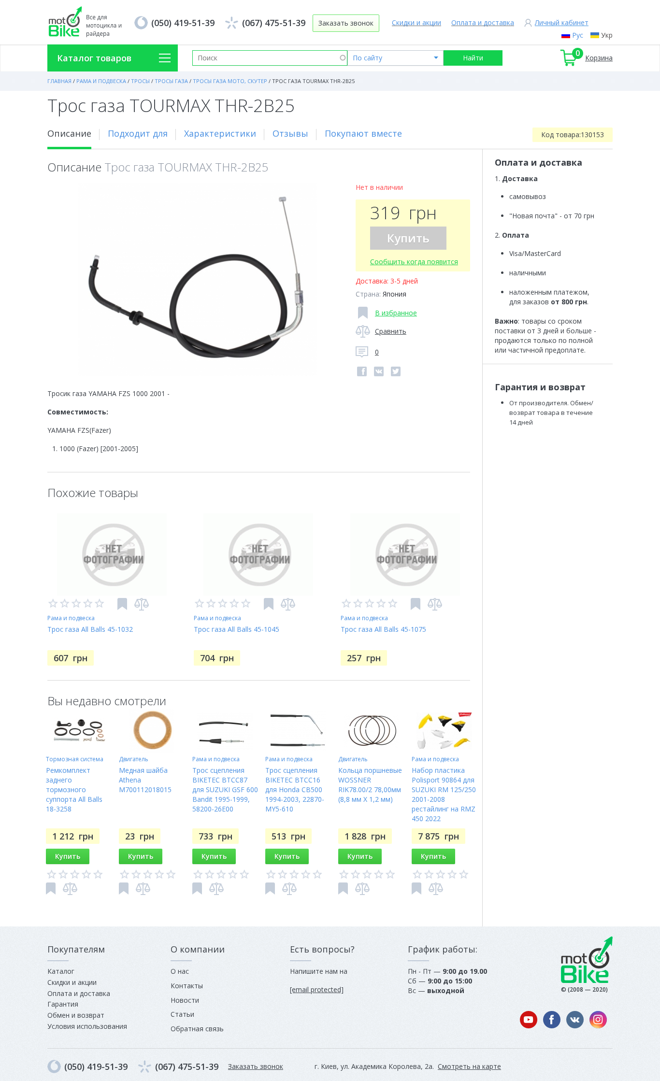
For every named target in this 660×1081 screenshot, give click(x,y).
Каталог (60, 971)
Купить (408, 238)
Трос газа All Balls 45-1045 (236, 629)
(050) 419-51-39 (183, 22)
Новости (185, 1000)
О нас (180, 971)
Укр (607, 35)
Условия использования (87, 1026)
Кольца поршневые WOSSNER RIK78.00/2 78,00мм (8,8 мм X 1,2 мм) (370, 785)
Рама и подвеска (71, 618)
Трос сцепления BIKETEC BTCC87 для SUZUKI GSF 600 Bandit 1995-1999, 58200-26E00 (225, 789)
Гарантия (62, 1004)
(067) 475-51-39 (273, 22)
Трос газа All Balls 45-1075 (383, 629)
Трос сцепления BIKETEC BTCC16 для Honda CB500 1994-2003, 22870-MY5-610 (294, 789)
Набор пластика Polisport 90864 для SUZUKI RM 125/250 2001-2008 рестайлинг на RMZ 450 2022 (444, 794)
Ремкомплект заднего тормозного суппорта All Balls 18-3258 (74, 789)
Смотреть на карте (469, 1066)
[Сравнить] (141, 604)
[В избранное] (122, 604)
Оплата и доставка (482, 22)
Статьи (182, 1014)
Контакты (187, 985)
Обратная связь (197, 1028)
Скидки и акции (416, 22)
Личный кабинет (561, 22)
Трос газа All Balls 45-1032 (90, 629)
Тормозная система (74, 759)
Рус (577, 35)
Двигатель (133, 759)
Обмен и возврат (75, 1015)
